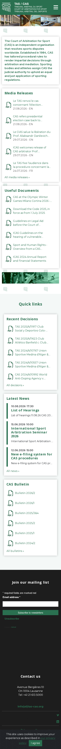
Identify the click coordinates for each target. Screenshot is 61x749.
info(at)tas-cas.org (30, 706)
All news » (13, 471)
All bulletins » (15, 551)
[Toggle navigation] (56, 8)
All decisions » (15, 385)
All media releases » (17, 177)
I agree (35, 743)
